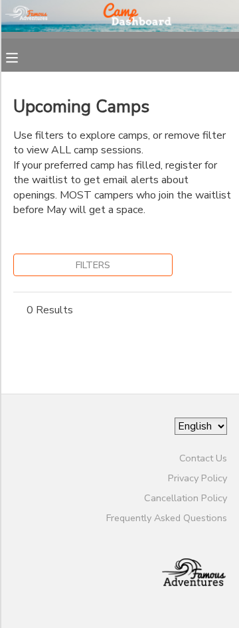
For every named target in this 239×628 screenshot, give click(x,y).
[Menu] (22, 56)
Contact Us (203, 458)
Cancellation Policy (185, 498)
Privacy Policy (197, 478)
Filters (93, 265)
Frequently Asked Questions (166, 517)
